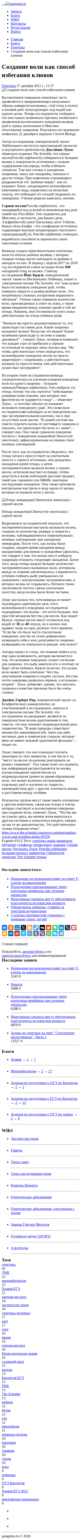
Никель (16, 984)
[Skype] (55, 933)
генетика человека (16, 1313)
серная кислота (13, 1345)
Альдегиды (19, 1248)
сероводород (42, 845)
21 (24, 1103)
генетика (39, 841)
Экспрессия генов (24, 1138)
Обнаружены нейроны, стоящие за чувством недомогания (37, 909)
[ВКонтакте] (4, 927)
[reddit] (48, 927)
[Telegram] (61, 933)
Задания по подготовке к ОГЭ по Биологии (44, 1083)
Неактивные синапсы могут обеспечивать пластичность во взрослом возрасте (43, 901)
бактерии (9, 1442)
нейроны (9, 1475)
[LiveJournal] (67, 927)
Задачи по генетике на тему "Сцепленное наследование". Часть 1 (42, 1035)
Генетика (9, 86)
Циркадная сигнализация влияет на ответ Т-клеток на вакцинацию (45, 881)
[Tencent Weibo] (29, 933)
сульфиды (24, 845)
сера (5, 1329)
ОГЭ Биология (13, 1483)
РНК (5, 1386)
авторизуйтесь (33, 951)
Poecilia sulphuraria (53, 849)
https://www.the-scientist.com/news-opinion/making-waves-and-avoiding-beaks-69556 (39, 835)
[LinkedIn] (61, 927)
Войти (16, 31)
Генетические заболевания (31, 1197)
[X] (23, 927)
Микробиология (23, 1071)
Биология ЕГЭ (13, 1378)
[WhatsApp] (48, 933)
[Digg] (42, 927)
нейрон (7, 1402)
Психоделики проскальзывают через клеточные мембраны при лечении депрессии (39, 891)
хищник (59, 845)
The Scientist (26, 857)
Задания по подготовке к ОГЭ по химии (42, 1114)
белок (6, 1410)
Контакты (18, 23)
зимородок (37, 853)
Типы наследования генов (31, 1174)
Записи (16, 11)
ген (4, 1418)
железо (7, 1370)
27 (50, 1071)
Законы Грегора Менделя (30, 1224)
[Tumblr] (36, 933)
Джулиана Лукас (25, 849)
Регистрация (20, 27)
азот (5, 1321)
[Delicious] (36, 927)
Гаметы (16, 1150)
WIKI (15, 19)
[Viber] (42, 933)
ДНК (5, 1272)
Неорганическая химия (19, 1353)
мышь (6, 1337)
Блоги (15, 15)
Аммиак (8, 1451)
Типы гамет (20, 1162)
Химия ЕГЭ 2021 (15, 1491)
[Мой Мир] (17, 927)
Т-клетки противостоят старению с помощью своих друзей (38, 917)
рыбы (51, 841)
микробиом (10, 1426)
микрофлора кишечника (20, 1499)
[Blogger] (29, 927)
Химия (16, 1059)
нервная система (14, 1434)
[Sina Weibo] (17, 933)
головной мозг (13, 1362)
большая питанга (15, 853)
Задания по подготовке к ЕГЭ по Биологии (44, 1098)
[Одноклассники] (11, 927)
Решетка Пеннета (24, 1185)
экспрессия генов (15, 1305)
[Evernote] (55, 927)
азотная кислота (14, 1297)
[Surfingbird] (23, 933)
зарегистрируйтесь (16, 955)
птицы (41, 857)
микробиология (14, 1281)
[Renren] (11, 933)
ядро (5, 1467)
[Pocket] (73, 927)
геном (6, 1459)
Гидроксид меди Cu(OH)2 (30, 1236)
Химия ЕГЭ (11, 1289)
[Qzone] (4, 933)
